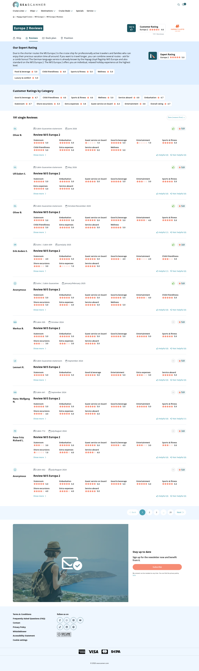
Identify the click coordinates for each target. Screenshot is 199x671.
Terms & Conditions (22, 614)
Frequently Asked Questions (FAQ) (29, 618)
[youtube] (80, 620)
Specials (80, 11)
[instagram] (73, 620)
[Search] (179, 5)
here (134, 575)
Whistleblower (19, 631)
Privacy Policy (19, 627)
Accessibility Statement (24, 635)
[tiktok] (60, 627)
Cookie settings (20, 640)
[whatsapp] (67, 620)
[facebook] (60, 620)
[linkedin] (67, 627)
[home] (13, 17)
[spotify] (73, 627)
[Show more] (26, 11)
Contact (16, 622)
